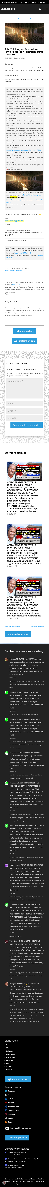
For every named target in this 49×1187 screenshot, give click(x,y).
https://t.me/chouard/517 (14, 271)
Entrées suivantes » (37, 626)
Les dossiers (10, 1057)
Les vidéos (9, 1060)
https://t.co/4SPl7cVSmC (22, 253)
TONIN (12, 941)
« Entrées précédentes (12, 626)
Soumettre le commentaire (26, 425)
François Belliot (16, 983)
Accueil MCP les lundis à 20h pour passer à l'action (24, 2)
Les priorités (10, 1054)
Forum (8, 1045)
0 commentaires (19, 58)
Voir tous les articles (17, 634)
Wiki (7, 1048)
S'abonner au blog (24, 331)
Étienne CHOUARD (17, 659)
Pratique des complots (27, 313)
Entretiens (8, 308)
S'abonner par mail (17, 1137)
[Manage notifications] (4, 1183)
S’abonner (9, 1051)
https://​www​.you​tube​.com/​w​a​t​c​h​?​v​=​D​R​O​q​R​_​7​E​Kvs (23, 150)
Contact (9, 1070)
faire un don (16, 285)
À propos (9, 1067)
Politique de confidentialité (22, 1181)
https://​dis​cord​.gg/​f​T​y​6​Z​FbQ (14, 221)
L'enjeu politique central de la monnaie (24, 308)
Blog (7, 1063)
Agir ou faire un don (24, 340)
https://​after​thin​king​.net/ (32, 195)
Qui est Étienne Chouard (27, 1179)
